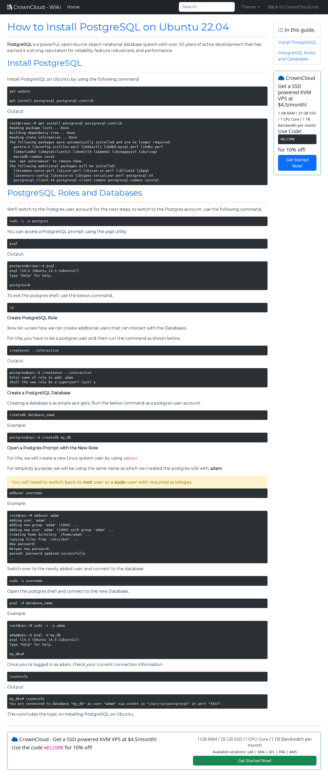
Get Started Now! (297, 163)
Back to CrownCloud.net (293, 7)
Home (74, 6)
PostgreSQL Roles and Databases (74, 193)
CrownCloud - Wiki (36, 7)
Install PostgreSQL (44, 63)
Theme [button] (249, 7)
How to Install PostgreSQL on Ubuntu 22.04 (118, 26)
